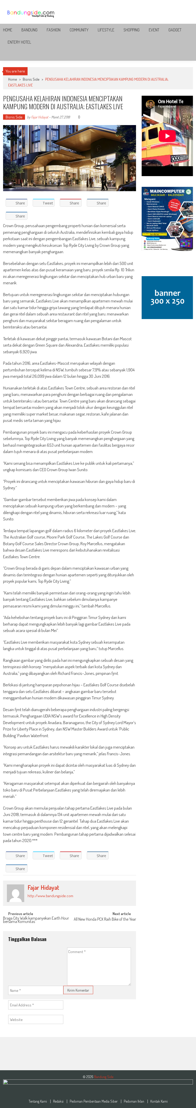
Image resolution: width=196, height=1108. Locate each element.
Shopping (132, 29)
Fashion (53, 29)
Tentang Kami (38, 1101)
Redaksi (58, 1101)
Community (79, 29)
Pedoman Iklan (134, 1101)
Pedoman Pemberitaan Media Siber (94, 1101)
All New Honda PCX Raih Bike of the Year (105, 920)
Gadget (174, 29)
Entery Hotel (19, 42)
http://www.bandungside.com (50, 895)
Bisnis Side (31, 79)
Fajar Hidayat (39, 117)
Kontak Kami (159, 1101)
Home (7, 29)
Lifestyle (106, 29)
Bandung (29, 29)
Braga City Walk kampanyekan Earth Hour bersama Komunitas (36, 920)
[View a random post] (185, 54)
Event (154, 29)
